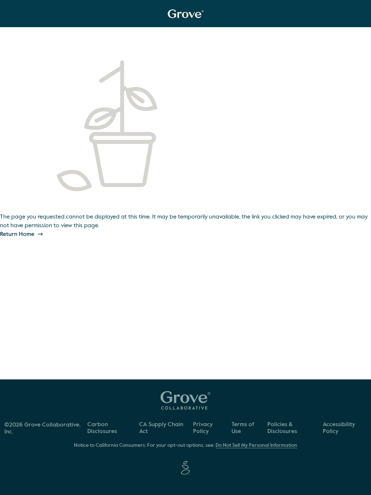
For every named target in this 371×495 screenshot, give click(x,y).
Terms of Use (243, 428)
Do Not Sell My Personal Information (256, 445)
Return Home (18, 234)
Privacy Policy (203, 428)
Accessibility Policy (339, 428)
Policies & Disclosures (282, 428)
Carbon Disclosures (102, 428)
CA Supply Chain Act (161, 428)
